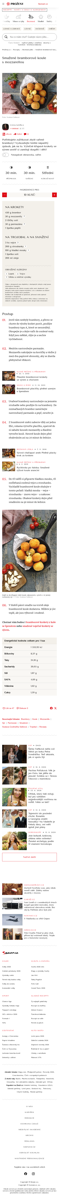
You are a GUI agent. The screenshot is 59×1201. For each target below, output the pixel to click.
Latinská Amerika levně (11, 1053)
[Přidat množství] (54, 195)
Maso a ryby (18, 21)
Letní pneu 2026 (37, 1036)
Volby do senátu (8, 984)
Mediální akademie (30, 1130)
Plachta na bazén (28, 1079)
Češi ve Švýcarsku (9, 1049)
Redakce (29, 1118)
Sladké (41, 21)
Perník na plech (37, 1023)
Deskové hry (37, 1089)
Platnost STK (36, 1057)
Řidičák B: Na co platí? (40, 1049)
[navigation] (3, 4)
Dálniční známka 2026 (39, 1040)
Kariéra (29, 1112)
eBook (9, 134)
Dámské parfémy (14, 1089)
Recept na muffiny (38, 1006)
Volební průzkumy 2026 (11, 971)
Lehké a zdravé (11, 29)
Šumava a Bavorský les (11, 1045)
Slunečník (50, 1079)
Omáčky (6, 21)
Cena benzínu (17, 1075)
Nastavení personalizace (29, 1158)
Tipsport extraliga (9, 1010)
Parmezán (12, 723)
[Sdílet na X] (55, 708)
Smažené (23, 723)
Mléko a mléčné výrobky (20, 277)
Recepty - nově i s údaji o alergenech (24, 10)
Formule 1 (6, 1018)
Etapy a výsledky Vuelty (40, 971)
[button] (29, 93)
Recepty (43, 727)
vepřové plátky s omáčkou (32, 43)
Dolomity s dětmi (9, 1057)
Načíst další (29, 857)
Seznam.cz (43, 4)
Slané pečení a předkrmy (31, 372)
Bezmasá (31, 21)
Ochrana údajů (29, 1124)
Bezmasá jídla (25, 449)
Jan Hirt (34, 975)
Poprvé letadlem (8, 1040)
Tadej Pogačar (36, 980)
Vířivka (49, 1082)
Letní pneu (26, 1089)
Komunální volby (8, 988)
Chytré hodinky (23, 1092)
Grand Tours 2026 (38, 988)
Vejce (22, 274)
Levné (28, 29)
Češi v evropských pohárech (36, 1075)
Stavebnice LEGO (45, 1085)
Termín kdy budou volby (11, 980)
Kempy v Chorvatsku (10, 1036)
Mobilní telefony (30, 1085)
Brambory (25, 719)
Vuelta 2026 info (37, 967)
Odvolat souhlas (29, 1153)
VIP (30, 745)
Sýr (3, 723)
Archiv (30, 1135)
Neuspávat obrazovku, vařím (26, 154)
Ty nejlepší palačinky (39, 1001)
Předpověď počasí (34, 1072)
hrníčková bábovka (34, 45)
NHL (4, 1023)
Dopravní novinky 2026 (40, 1045)
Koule (34, 719)
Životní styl (35, 789)
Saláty (49, 21)
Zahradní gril (41, 1082)
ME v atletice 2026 (9, 1014)
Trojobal (33, 727)
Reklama (30, 1141)
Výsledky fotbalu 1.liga (10, 1006)
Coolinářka (17, 125)
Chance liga (6, 1001)
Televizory (47, 1089)
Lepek (11, 274)
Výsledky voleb (8, 975)
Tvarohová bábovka (38, 1014)
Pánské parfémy (36, 1092)
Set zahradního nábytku (25, 1082)
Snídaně (40, 29)
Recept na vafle (37, 1018)
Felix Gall (34, 984)
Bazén (18, 1079)
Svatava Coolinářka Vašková (14, 727)
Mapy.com (22, 1072)
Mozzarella (45, 719)
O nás (29, 1106)
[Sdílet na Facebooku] (51, 708)
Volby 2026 (6, 967)
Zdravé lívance (37, 1010)
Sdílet (19, 134)
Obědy (52, 29)
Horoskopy (34, 832)
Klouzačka (11, 1082)
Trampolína (40, 1079)
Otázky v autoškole (38, 1053)
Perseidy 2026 (48, 1072)
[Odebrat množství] (4, 195)
